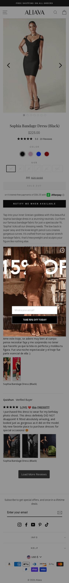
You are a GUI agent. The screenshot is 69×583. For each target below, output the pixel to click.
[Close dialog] (62, 250)
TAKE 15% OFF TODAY (34, 319)
